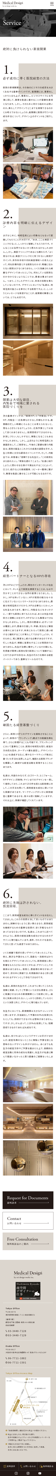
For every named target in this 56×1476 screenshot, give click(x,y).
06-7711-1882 (17, 1358)
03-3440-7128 (17, 1331)
